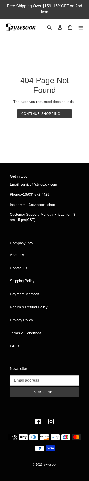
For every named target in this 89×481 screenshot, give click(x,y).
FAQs (14, 346)
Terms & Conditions (26, 333)
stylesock (50, 464)
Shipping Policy (22, 281)
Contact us (18, 268)
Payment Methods (25, 294)
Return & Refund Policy (29, 307)
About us (17, 255)
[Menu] (80, 27)
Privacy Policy (21, 320)
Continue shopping (40, 114)
